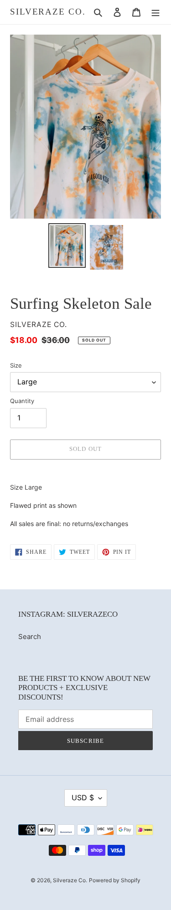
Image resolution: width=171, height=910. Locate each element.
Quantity (22, 400)
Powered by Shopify (114, 880)
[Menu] (155, 12)
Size (16, 365)
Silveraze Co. (48, 11)
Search (29, 636)
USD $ (83, 797)
